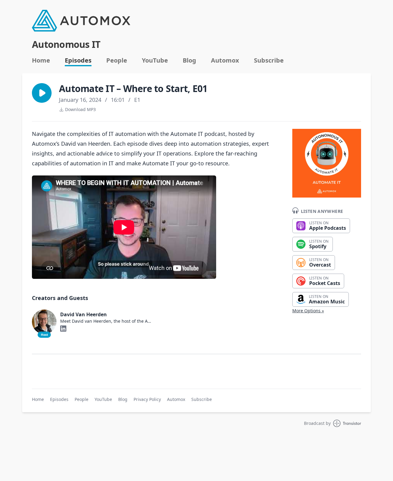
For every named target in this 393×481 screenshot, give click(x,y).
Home (41, 60)
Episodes (78, 60)
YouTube (155, 60)
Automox (225, 60)
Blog (189, 60)
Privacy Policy (147, 399)
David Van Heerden (83, 314)
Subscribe (269, 60)
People (116, 60)
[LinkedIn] (63, 328)
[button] (42, 93)
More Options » (308, 311)
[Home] (81, 21)
